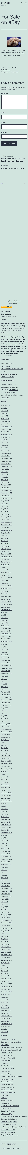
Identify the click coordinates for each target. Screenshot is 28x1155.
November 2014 (6, 732)
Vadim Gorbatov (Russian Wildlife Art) (13, 1127)
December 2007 (6, 952)
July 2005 (4, 1029)
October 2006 (5, 989)
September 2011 (6, 832)
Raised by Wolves (7, 1100)
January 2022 (5, 551)
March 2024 (5, 482)
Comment (5, 93)
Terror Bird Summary (8, 376)
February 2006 (6, 1010)
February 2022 (6, 549)
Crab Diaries (5, 1045)
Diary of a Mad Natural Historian (11, 1050)
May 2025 (4, 445)
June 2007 (4, 968)
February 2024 (6, 485)
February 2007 (6, 978)
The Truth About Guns (8, 1124)
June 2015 (4, 713)
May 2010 (4, 875)
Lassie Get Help (6, 1074)
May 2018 (4, 620)
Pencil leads (5, 397)
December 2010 (6, 856)
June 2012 (4, 809)
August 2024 (5, 469)
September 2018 (6, 610)
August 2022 (5, 533)
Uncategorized (15, 72)
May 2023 (4, 509)
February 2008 (6, 947)
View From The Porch (8, 1129)
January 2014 (5, 758)
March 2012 (5, 817)
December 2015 (6, 697)
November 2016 (6, 668)
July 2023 (4, 503)
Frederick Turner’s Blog (8, 1058)
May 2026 (4, 413)
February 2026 (6, 421)
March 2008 (5, 944)
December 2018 (6, 602)
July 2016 (4, 679)
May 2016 (4, 684)
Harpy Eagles (5, 366)
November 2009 (6, 891)
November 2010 (6, 859)
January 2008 (5, 949)
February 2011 (5, 851)
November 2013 (6, 763)
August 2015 (5, 708)
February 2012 (6, 819)
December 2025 (6, 426)
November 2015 (6, 700)
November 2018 (6, 604)
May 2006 (4, 1002)
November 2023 (6, 493)
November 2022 (6, 525)
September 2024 (6, 466)
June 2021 (4, 570)
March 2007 (5, 976)
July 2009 (4, 901)
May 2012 (4, 811)
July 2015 (4, 710)
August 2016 (5, 676)
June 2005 (4, 1032)
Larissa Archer (6, 1071)
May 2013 (4, 779)
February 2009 (6, 915)
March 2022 (5, 546)
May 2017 (4, 652)
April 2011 (4, 846)
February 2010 (6, 883)
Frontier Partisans (7, 1066)
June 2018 (4, 618)
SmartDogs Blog (6, 1108)
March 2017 (5, 657)
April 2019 (4, 591)
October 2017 (5, 639)
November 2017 (6, 636)
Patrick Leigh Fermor (8, 1092)
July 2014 (4, 742)
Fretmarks (4, 1063)
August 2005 (5, 1026)
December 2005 (6, 1016)
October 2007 (5, 957)
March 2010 (5, 880)
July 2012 (4, 806)
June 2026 (4, 410)
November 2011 (6, 827)
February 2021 (6, 572)
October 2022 (5, 527)
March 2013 (5, 785)
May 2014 (4, 748)
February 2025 (6, 453)
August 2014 (5, 740)
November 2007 (6, 955)
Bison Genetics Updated (9, 374)
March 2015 (5, 721)
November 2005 (6, 1018)
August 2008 (5, 931)
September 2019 (6, 588)
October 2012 (5, 798)
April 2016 (4, 687)
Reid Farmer (6, 70)
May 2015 (4, 716)
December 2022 (6, 522)
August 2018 (5, 612)
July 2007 (4, 965)
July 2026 (4, 408)
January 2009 (5, 917)
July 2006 (4, 997)
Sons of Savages (6, 1114)
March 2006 (5, 1008)
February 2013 (6, 787)
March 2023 (5, 514)
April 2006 (4, 1005)
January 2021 (5, 575)
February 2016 (6, 692)
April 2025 (4, 448)
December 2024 (6, 458)
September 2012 (6, 801)
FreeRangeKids (6, 1060)
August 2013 (5, 771)
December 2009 (6, 888)
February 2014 (6, 755)
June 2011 (4, 840)
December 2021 (6, 554)
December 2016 (6, 665)
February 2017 (5, 660)
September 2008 (6, 928)
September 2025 (6, 434)
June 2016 (4, 681)
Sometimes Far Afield (8, 1111)
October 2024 (5, 464)
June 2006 (4, 1000)
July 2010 (4, 870)
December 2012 (6, 793)
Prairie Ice (4, 1095)
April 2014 (4, 750)
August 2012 (5, 803)
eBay (22, 53)
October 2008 (5, 925)
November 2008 (6, 923)
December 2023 (6, 490)
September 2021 (6, 562)
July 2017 (4, 647)
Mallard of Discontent (8, 1079)
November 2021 (6, 556)
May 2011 (4, 843)
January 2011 (5, 854)
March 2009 (5, 912)
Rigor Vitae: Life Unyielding (10, 1106)
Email (3, 122)
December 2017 (6, 633)
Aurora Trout (13, 384)
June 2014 (4, 745)
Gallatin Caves (13, 390)
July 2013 (4, 774)
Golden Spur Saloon (7, 1068)
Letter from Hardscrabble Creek (11, 1076)
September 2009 (6, 896)
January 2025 (5, 456)
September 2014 (6, 737)
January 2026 (5, 424)
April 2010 (4, 878)
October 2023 (5, 495)
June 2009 (4, 904)
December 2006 (6, 984)
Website (4, 132)
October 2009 (5, 893)
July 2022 (4, 535)
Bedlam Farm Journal (8, 1039)
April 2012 (4, 814)
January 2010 (5, 886)
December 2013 (6, 761)
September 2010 (6, 864)
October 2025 (5, 432)
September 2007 (6, 960)
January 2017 (5, 663)
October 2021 (5, 559)
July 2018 (4, 615)
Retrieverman (5, 1103)
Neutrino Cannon (7, 1082)
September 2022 (6, 530)
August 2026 (5, 405)
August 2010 (5, 867)
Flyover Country (6, 1055)
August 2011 (5, 835)
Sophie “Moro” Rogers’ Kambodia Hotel (14, 1116)
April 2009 (4, 909)
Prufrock (4, 1098)
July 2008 (4, 933)
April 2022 (4, 543)
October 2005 (5, 1021)
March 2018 (5, 625)
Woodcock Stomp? (7, 363)
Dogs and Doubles (7, 1052)
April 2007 (4, 973)
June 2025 (4, 442)
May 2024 (4, 477)
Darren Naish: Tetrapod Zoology (11, 1047)
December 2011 (6, 824)
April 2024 (4, 480)
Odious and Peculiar (7, 1087)
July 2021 (4, 567)
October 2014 (5, 734)
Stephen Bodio (8, 1144)
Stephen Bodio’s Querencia (10, 1135)
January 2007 (5, 981)
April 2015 (4, 718)
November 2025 (6, 429)
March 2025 (5, 450)
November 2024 (6, 461)
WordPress (18, 1148)
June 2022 (4, 538)
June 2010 (4, 872)
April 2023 (4, 511)
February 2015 (6, 724)
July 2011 (4, 838)
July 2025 (4, 440)
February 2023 (6, 517)
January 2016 (5, 694)
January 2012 (5, 822)
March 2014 (5, 753)
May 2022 (4, 541)
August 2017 (5, 644)
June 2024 (4, 474)
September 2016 (6, 673)
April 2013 (4, 782)
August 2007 (5, 962)
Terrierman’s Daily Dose (9, 1121)
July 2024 (4, 472)
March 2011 (5, 848)
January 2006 (5, 1013)
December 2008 (6, 920)
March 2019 (5, 594)
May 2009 (4, 907)
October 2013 (5, 766)
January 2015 (5, 726)
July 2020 (4, 580)
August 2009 (5, 899)
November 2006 (6, 986)
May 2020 (4, 583)
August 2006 (5, 994)
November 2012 (6, 795)
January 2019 (5, 599)
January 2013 (5, 790)
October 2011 (5, 830)
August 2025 (5, 437)
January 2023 (5, 519)
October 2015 (5, 702)
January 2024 (5, 487)
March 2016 (5, 689)
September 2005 (6, 1024)
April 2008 (4, 941)
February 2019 (6, 596)
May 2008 (4, 939)
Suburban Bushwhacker (9, 1119)
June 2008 (4, 936)
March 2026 (5, 418)
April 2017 (4, 655)
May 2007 (4, 970)
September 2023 (6, 498)
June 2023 (4, 506)
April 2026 (4, 416)
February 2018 (6, 628)
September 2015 (6, 705)
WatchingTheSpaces (8, 1132)
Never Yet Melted (7, 1084)
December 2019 (6, 586)
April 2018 (4, 623)
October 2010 (5, 862)
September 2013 (6, 769)
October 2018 (5, 607)
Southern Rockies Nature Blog (11, 1042)
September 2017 (6, 641)
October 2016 (5, 671)
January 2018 (5, 631)
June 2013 (4, 777)
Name (3, 112)
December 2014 (6, 729)
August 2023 (5, 501)
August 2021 (5, 564)
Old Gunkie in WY (7, 1090)
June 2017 (4, 649)
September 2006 (6, 992)
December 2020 (6, 578)
